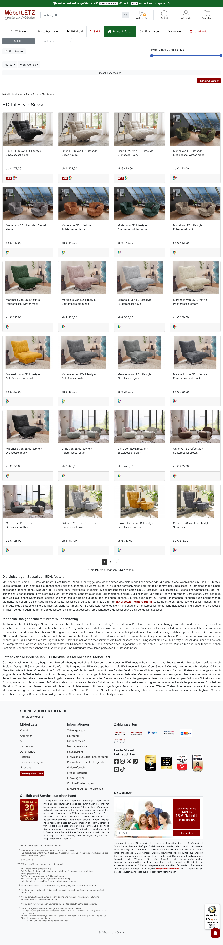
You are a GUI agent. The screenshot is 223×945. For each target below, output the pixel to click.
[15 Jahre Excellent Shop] (150, 762)
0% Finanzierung (150, 31)
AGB (22, 741)
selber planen (51, 31)
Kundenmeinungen (31, 762)
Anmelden (26, 735)
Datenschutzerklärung (167, 868)
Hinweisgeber (75, 778)
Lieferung (73, 735)
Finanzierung (75, 751)
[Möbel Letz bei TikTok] (122, 769)
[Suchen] (125, 15)
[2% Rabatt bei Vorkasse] (122, 733)
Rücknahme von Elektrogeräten (86, 762)
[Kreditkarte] (188, 733)
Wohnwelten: (28, 64)
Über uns (25, 767)
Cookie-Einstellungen (80, 783)
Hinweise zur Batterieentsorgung (87, 756)
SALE (97, 31)
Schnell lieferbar (122, 31)
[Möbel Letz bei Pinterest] (135, 761)
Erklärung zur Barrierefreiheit (85, 788)
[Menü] (218, 906)
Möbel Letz (8, 94)
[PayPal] (155, 733)
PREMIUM (77, 31)
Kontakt (25, 730)
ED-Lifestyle (48, 94)
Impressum (27, 746)
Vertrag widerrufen (32, 773)
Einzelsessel (15, 51)
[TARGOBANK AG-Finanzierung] (172, 733)
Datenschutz (28, 751)
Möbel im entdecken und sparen (112, 3)
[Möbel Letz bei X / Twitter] (129, 761)
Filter (19, 41)
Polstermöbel (23, 94)
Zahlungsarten (76, 730)
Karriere (25, 756)
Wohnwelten (22, 31)
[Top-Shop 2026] (182, 762)
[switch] (212, 926)
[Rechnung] (122, 740)
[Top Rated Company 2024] (166, 762)
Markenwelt (175, 31)
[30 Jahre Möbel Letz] (29, 809)
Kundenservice (76, 741)
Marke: (9, 64)
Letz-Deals (200, 31)
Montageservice (77, 746)
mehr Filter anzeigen (110, 72)
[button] (164, 15)
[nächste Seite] (116, 562)
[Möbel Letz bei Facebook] (116, 761)
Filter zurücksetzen (208, 80)
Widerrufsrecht (76, 767)
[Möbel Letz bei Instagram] (122, 761)
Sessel (36, 94)
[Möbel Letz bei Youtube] (116, 769)
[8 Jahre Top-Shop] (197, 762)
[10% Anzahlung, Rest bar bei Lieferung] (139, 733)
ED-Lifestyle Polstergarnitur (134, 601)
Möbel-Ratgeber (77, 772)
